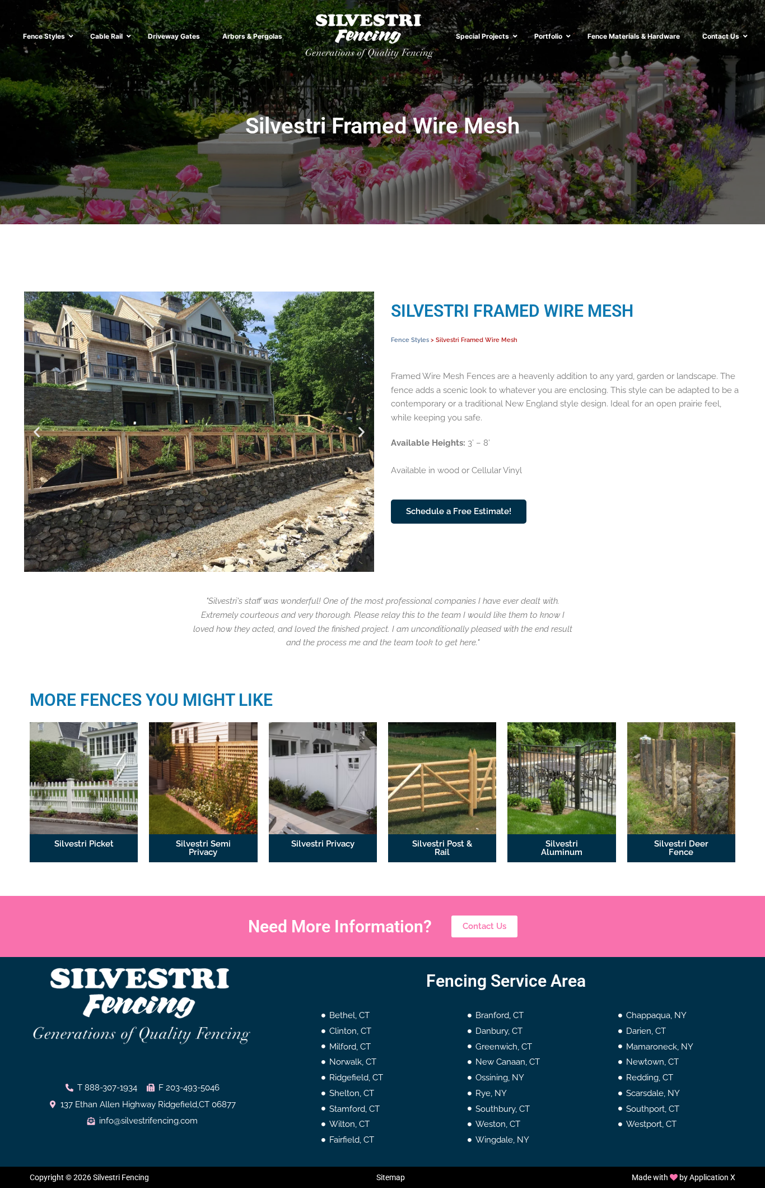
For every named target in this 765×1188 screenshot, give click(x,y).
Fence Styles (410, 339)
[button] (37, 432)
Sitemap (390, 1177)
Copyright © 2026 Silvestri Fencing (89, 1177)
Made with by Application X (683, 1177)
